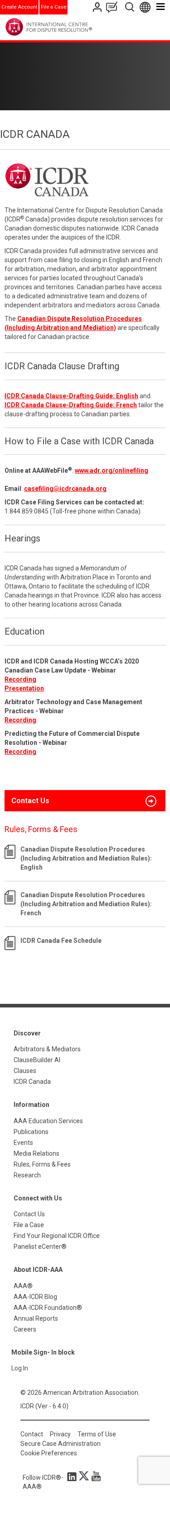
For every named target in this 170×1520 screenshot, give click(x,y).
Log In (19, 1368)
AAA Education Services (48, 1121)
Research (27, 1175)
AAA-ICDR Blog (35, 1296)
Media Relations (36, 1153)
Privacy (60, 1434)
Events (23, 1142)
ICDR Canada (32, 1081)
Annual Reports (36, 1318)
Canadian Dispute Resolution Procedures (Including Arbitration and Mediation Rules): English (86, 858)
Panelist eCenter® (40, 1246)
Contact (31, 1434)
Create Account (19, 7)
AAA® (23, 1285)
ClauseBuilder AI (37, 1060)
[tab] (85, 801)
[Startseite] (67, 27)
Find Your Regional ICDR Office (57, 1235)
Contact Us (98, 7)
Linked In (73, 1476)
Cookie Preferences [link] (48, 1453)
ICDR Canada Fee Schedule (61, 940)
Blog (113, 7)
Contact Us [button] (30, 800)
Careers (25, 1329)
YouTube (94, 1476)
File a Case (53, 7)
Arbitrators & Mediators (47, 1049)
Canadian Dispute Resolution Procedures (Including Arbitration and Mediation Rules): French (86, 904)
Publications (31, 1131)
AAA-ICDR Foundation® (48, 1307)
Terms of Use (97, 1434)
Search (130, 7)
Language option (146, 7)
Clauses (25, 1070)
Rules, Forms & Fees (42, 1164)
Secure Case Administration (60, 1443)
